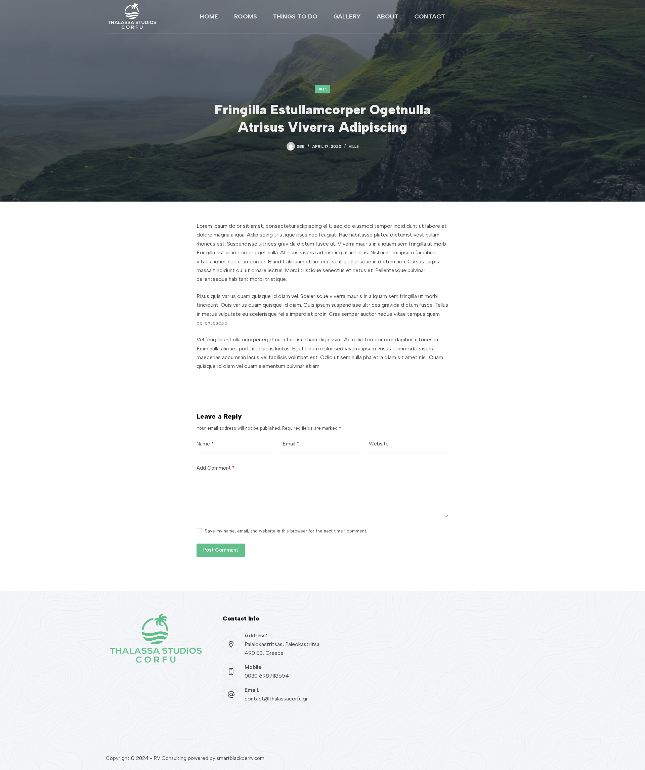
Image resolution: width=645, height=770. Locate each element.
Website (379, 444)
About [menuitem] (387, 16)
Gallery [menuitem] (347, 16)
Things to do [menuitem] (295, 16)
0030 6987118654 (267, 676)
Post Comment (220, 550)
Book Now (520, 16)
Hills (322, 89)
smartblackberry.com (240, 758)
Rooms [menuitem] (245, 16)
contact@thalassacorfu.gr (276, 698)
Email (291, 444)
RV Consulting (170, 758)
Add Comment (215, 468)
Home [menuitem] (209, 16)
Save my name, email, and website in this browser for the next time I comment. (286, 530)
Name (205, 444)
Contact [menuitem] (429, 16)
